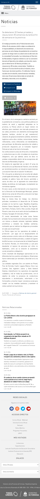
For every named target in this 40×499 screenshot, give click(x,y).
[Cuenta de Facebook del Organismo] (11, 409)
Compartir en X (10, 88)
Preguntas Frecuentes (20, 430)
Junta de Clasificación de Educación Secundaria (20, 448)
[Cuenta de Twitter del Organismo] (23, 409)
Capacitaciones (20, 446)
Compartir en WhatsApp (12, 91)
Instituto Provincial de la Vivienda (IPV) (20, 451)
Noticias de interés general (27, 293)
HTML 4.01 (33, 487)
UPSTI (20, 433)
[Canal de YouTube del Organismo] (28, 409)
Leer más (7, 327)
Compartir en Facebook (12, 84)
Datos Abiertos (20, 428)
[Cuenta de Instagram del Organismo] (17, 409)
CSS (28, 487)
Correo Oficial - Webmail (20, 420)
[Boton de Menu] (37, 2)
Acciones (9, 98)
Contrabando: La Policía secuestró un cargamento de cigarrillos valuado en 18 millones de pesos (17, 336)
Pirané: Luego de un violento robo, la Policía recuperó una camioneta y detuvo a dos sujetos (19, 356)
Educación (20, 454)
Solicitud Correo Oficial (20, 422)
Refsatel (20, 425)
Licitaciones (20, 443)
